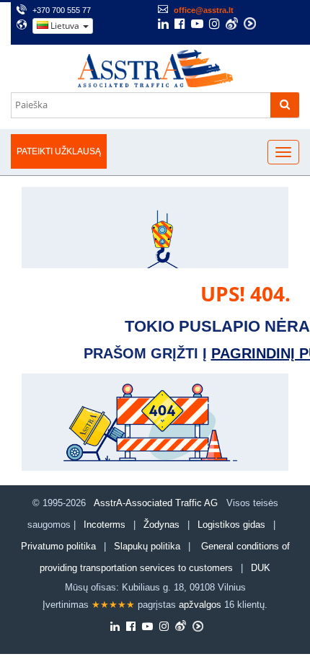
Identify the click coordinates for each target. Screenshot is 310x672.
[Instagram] (214, 25)
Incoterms (104, 524)
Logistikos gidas (231, 524)
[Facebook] (179, 25)
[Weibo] (232, 23)
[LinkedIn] (163, 25)
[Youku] (250, 23)
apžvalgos (200, 604)
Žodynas (161, 524)
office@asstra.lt (204, 10)
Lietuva (64, 25)
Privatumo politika (58, 546)
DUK (260, 567)
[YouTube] (197, 25)
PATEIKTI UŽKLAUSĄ (59, 151)
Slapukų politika (148, 546)
